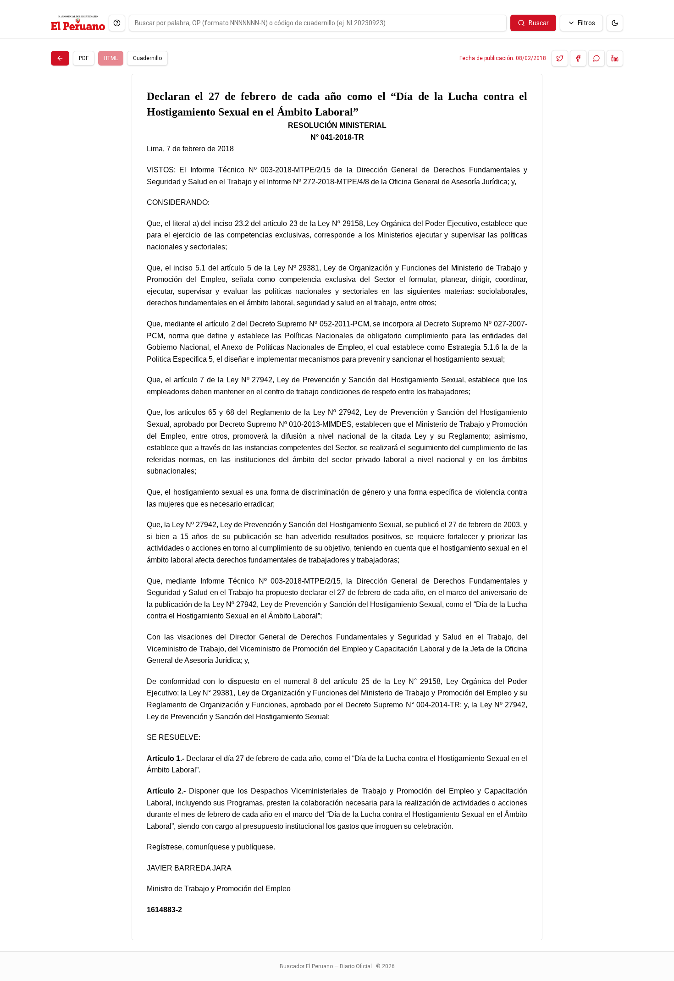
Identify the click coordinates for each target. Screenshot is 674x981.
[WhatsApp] (596, 58)
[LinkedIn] (615, 58)
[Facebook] (578, 58)
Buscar (539, 23)
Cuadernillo (147, 58)
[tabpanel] (337, 507)
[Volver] (60, 58)
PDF (83, 58)
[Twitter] (560, 58)
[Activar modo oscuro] (615, 23)
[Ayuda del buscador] (117, 23)
